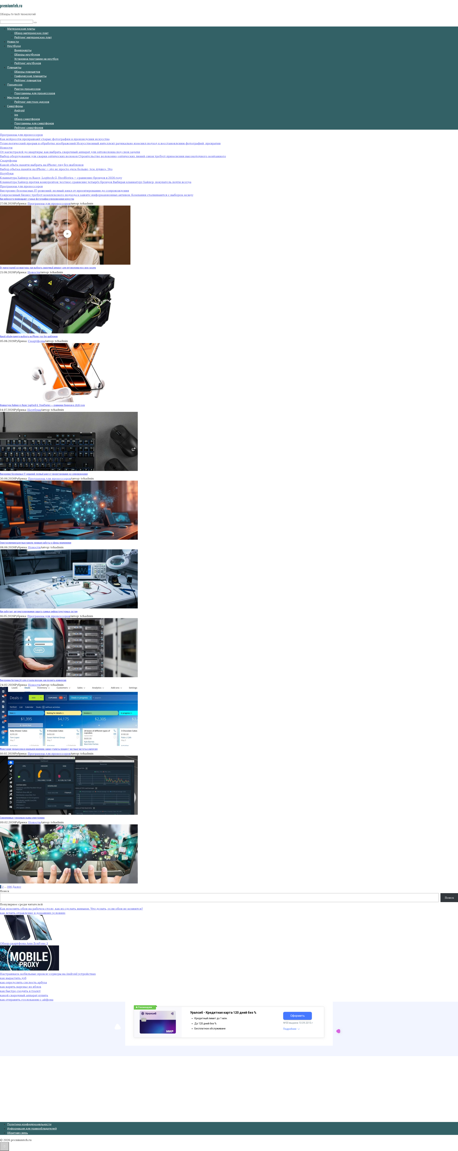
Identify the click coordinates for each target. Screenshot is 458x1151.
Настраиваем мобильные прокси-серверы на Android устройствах (48, 974)
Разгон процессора (27, 88)
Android (19, 110)
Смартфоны (15, 106)
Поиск (4, 891)
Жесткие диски (18, 97)
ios (16, 114)
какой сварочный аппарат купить (24, 995)
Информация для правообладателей (32, 1128)
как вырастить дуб (13, 978)
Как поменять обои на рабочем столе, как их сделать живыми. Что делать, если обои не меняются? (71, 908)
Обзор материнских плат (31, 33)
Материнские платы (21, 28)
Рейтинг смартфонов (28, 127)
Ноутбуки (14, 45)
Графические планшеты (30, 76)
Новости (13, 41)
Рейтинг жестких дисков (31, 101)
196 (9, 886)
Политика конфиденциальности (29, 1124)
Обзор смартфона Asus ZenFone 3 (24, 943)
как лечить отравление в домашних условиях (32, 913)
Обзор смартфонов (27, 119)
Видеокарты (22, 50)
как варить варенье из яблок (20, 986)
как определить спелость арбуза (23, 982)
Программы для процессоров (34, 93)
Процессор (14, 84)
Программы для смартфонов (34, 123)
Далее (17, 886)
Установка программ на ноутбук (36, 58)
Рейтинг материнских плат (33, 37)
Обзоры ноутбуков (27, 54)
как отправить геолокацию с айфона (26, 999)
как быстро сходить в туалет (20, 991)
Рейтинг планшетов (27, 80)
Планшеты (14, 67)
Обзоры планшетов (27, 71)
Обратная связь (17, 1132)
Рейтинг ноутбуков (27, 63)
